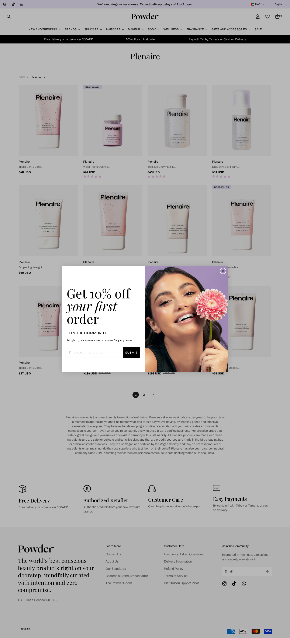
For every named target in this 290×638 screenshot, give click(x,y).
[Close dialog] (223, 271)
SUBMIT (131, 352)
